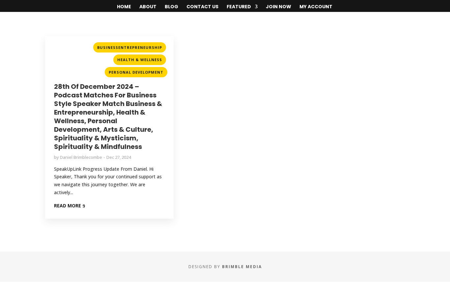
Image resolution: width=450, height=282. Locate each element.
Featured (239, 7)
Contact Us (202, 7)
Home (124, 7)
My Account (315, 7)
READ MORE (67, 205)
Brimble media (242, 266)
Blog (171, 7)
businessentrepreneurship (129, 47)
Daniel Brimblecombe (81, 157)
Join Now (278, 7)
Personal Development (136, 72)
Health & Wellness (139, 59)
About (147, 7)
